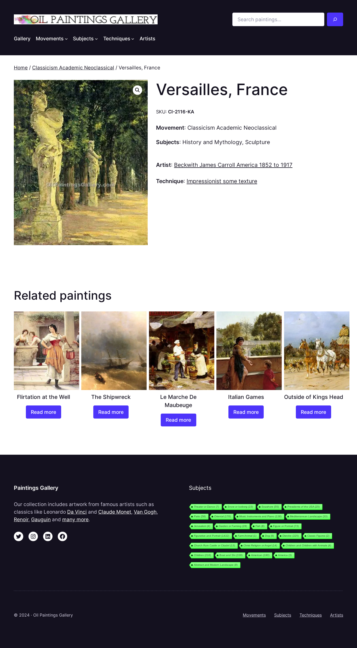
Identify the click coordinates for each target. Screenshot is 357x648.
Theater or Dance (206, 506)
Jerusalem (202, 526)
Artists (336, 615)
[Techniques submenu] (132, 38)
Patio (200, 516)
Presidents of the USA (303, 506)
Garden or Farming (233, 526)
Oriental (222, 516)
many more (75, 519)
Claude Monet (114, 512)
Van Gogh (145, 512)
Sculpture (257, 142)
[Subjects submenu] (96, 38)
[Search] (335, 19)
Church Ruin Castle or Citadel (214, 545)
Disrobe (291, 535)
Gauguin (41, 519)
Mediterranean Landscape (308, 516)
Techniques (311, 615)
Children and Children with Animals (308, 545)
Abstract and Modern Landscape (216, 564)
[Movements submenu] (66, 38)
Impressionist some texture (222, 181)
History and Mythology (212, 142)
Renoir (21, 519)
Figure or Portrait (286, 526)
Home (21, 67)
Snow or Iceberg (240, 506)
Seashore (270, 506)
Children (202, 555)
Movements (254, 615)
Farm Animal (247, 535)
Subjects (282, 615)
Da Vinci (77, 512)
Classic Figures (318, 535)
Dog (269, 535)
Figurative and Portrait (211, 535)
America (285, 555)
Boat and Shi (231, 555)
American (260, 555)
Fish (260, 526)
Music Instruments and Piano (260, 516)
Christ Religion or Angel (260, 545)
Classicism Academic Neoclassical (73, 67)
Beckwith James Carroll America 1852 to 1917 (233, 165)
